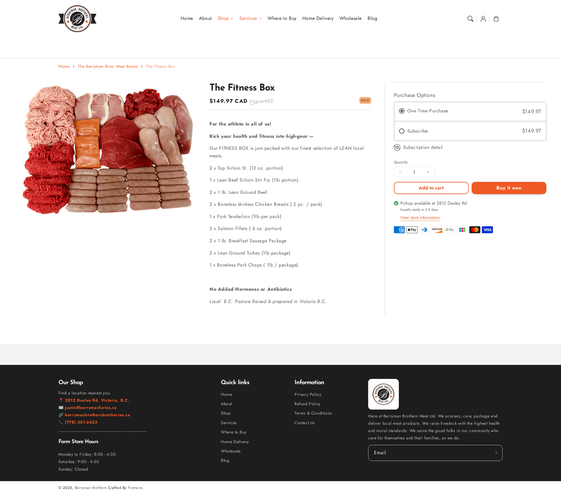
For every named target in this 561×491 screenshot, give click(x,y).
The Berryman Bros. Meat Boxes (108, 66)
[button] (470, 18)
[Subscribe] (496, 453)
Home (64, 66)
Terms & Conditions (313, 413)
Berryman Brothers (91, 487)
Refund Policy (308, 404)
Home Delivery (235, 442)
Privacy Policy (308, 394)
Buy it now (509, 187)
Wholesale (230, 451)
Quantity (401, 162)
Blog (225, 460)
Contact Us (305, 423)
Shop (223, 18)
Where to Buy (233, 432)
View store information (420, 217)
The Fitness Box (160, 66)
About (226, 404)
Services (248, 18)
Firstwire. (136, 487)
